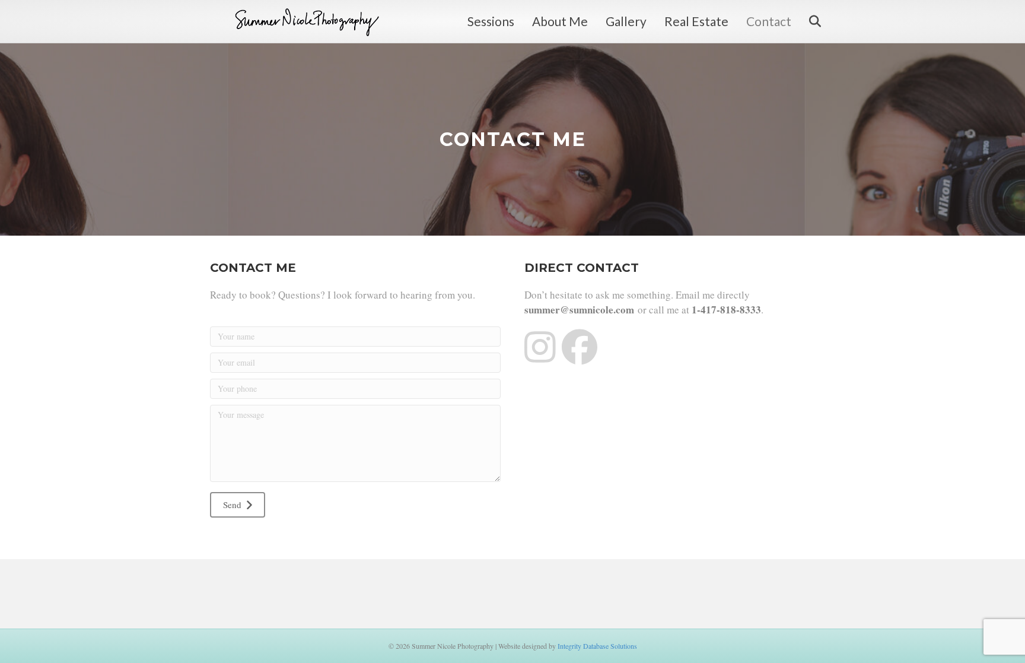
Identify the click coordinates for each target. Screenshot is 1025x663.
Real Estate (696, 21)
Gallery (626, 21)
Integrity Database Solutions (597, 646)
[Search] (807, 21)
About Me (560, 21)
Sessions (490, 21)
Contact (768, 21)
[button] (237, 505)
